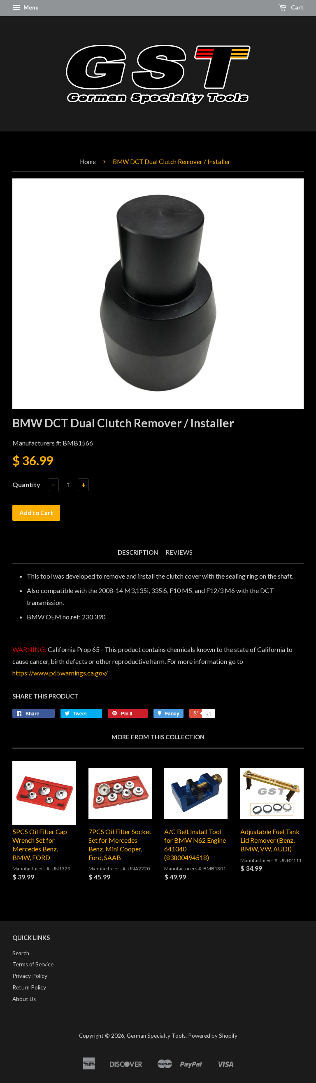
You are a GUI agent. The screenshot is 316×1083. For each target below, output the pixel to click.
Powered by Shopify (212, 1035)
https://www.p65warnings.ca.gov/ (60, 673)
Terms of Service (32, 964)
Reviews (179, 552)
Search (20, 953)
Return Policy (29, 987)
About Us (24, 999)
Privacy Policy (29, 976)
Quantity (26, 484)
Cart (297, 7)
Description (138, 552)
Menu (30, 7)
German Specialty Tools (156, 1035)
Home (88, 161)
